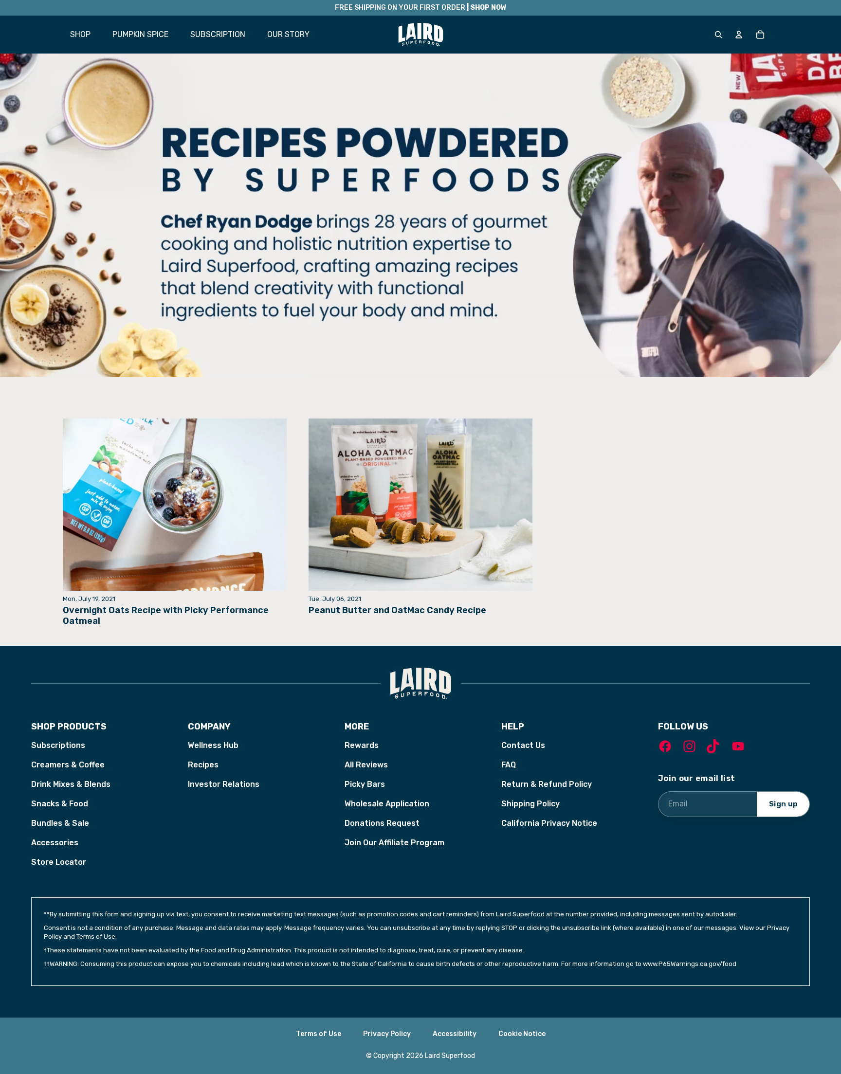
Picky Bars (365, 784)
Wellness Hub (213, 745)
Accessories (54, 842)
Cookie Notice (522, 1034)
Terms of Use (318, 1034)
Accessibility (454, 1034)
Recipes (203, 764)
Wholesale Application (387, 803)
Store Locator (58, 862)
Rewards (362, 745)
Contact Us (523, 745)
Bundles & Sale (60, 823)
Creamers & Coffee (68, 764)
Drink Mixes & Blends (70, 784)
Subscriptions (58, 745)
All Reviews (366, 764)
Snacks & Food (59, 803)
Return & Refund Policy (546, 784)
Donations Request (382, 823)
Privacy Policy (387, 1034)
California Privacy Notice (549, 823)
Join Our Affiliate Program (394, 842)
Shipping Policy (530, 803)
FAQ (508, 764)
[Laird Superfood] (420, 683)
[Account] (739, 34)
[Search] (718, 34)
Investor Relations (223, 784)
